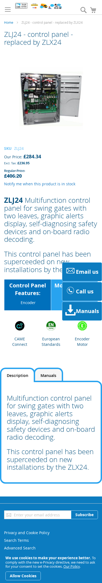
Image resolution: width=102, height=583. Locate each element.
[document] (51, 568)
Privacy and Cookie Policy (27, 532)
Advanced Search (20, 548)
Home (8, 22)
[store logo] (38, 6)
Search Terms (16, 540)
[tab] (17, 375)
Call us (85, 291)
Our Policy (71, 566)
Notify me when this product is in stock (39, 183)
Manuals (87, 311)
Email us (87, 271)
